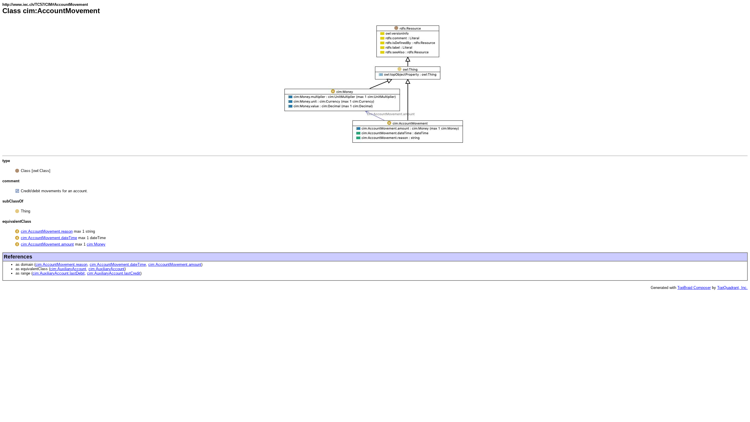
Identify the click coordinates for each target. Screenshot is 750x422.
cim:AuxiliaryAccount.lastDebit (59, 273)
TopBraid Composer (694, 287)
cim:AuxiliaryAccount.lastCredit (113, 273)
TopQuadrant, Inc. (732, 287)
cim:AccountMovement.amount (47, 244)
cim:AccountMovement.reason (47, 231)
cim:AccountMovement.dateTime (49, 238)
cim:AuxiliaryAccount (68, 269)
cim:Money (96, 244)
